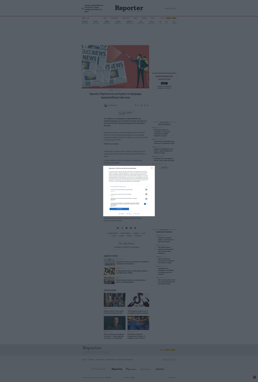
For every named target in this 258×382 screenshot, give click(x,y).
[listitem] (129, 186)
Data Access (129, 213)
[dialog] (129, 191)
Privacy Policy (137, 213)
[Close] (152, 168)
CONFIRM (119, 208)
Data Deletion (121, 213)
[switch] (145, 189)
